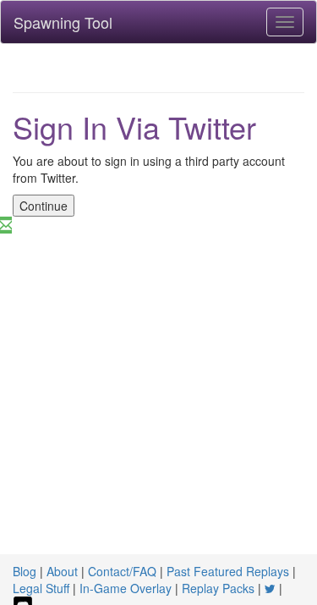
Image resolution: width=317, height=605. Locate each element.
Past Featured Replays (228, 571)
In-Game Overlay (125, 588)
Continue (43, 205)
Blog (24, 571)
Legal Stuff (41, 588)
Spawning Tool (63, 22)
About (62, 571)
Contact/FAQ (122, 571)
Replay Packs (218, 588)
